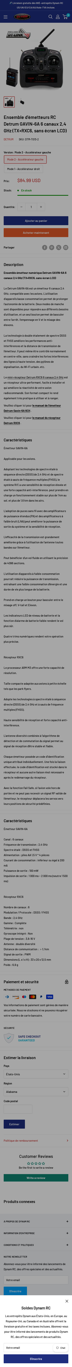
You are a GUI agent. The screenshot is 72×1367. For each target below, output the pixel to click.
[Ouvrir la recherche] (51, 17)
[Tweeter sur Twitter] (58, 247)
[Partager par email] (65, 247)
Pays (6, 1065)
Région (8, 1083)
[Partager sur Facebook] (44, 247)
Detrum (8, 139)
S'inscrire (36, 1358)
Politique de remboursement (21, 1140)
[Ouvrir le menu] (5, 16)
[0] (65, 17)
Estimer (14, 1124)
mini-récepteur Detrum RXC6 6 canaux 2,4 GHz (35, 377)
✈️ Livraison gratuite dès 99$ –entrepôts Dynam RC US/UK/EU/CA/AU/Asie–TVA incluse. (36, 5)
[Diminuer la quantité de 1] (21, 207)
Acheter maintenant (36, 232)
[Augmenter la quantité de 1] (41, 207)
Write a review (36, 1177)
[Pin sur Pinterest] (51, 247)
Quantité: (9, 207)
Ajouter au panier (36, 220)
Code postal (11, 1101)
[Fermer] (67, 1300)
